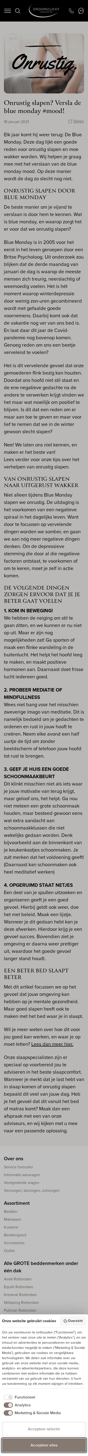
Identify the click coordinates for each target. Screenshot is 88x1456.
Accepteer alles (44, 1445)
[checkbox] (18, 1397)
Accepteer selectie (44, 1429)
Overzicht (75, 1320)
